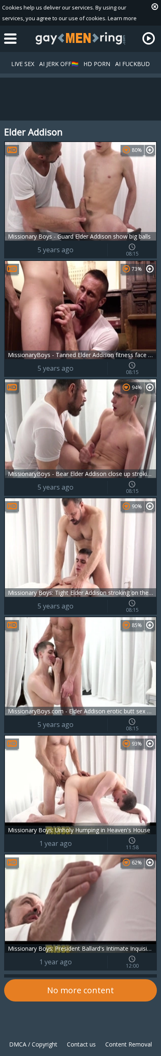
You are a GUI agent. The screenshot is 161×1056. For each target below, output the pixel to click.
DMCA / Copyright (33, 1044)
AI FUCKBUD (132, 64)
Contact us (81, 1044)
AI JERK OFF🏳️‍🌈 (58, 64)
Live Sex (22, 64)
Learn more (122, 18)
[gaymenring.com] (80, 38)
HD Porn (96, 64)
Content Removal (128, 1044)
